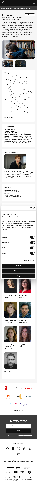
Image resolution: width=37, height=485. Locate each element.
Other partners (17, 410)
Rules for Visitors (9, 477)
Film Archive (29, 14)
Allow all (18, 265)
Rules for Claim (22, 479)
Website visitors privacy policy (21, 477)
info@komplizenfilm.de (15, 196)
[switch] (32, 242)
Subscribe (18, 430)
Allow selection (18, 270)
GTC (30, 477)
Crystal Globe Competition (10, 17)
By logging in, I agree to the (18, 435)
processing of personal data (25, 435)
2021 (21, 17)
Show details (28, 260)
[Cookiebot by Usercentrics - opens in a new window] (27, 208)
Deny (18, 276)
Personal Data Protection (11, 479)
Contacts (22, 480)
